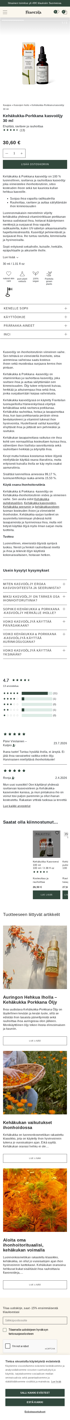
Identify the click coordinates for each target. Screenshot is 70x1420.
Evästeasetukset (35, 1411)
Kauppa (7, 105)
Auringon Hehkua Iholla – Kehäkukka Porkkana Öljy (30, 1000)
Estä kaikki (35, 1402)
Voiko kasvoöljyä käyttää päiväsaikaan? (27, 623)
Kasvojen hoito (21, 105)
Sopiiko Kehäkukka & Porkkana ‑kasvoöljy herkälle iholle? (31, 611)
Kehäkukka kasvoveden (40, 503)
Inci (7, 334)
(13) (22, 130)
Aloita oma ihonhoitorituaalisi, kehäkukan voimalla (24, 1245)
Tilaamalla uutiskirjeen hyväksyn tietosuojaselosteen (28, 1332)
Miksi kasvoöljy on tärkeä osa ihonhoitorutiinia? (31, 598)
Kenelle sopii (16, 308)
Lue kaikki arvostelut (17, 806)
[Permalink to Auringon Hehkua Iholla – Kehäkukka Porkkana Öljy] (35, 959)
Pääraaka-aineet (19, 325)
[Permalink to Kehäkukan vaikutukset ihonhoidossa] (35, 1084)
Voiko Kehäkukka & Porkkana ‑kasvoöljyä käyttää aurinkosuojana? (29, 638)
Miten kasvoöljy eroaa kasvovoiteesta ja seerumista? (32, 586)
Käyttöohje (14, 317)
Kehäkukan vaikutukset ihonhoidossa (27, 1125)
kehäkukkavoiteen (47, 506)
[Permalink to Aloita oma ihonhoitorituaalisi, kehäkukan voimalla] (35, 1201)
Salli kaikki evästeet (35, 1392)
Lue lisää (9, 257)
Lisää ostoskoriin (35, 164)
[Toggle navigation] (7, 12)
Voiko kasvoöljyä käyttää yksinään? (27, 652)
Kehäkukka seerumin (17, 506)
